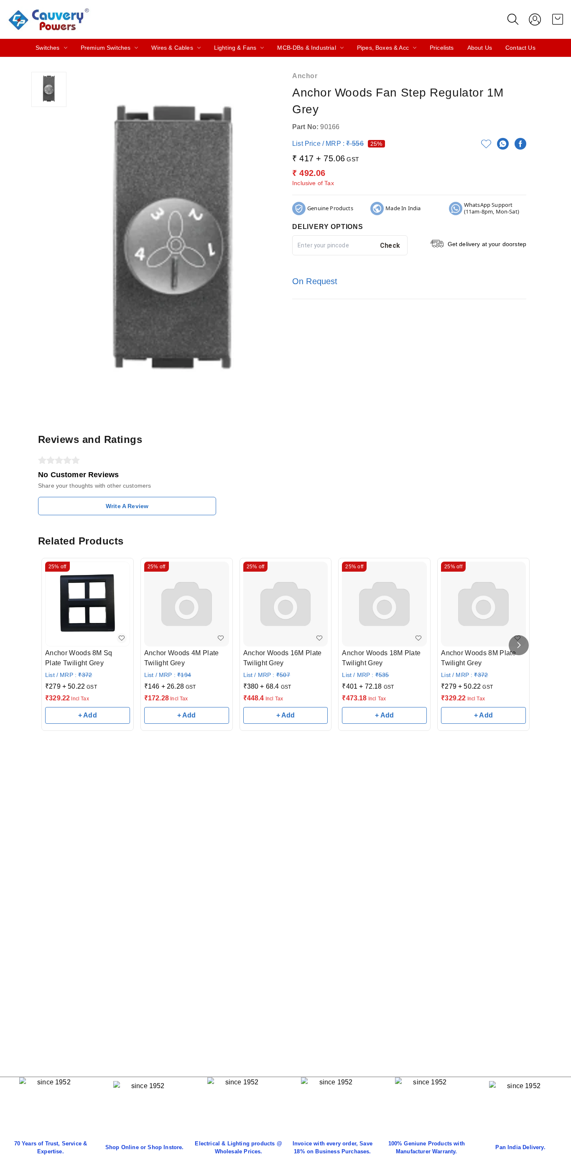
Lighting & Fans (235, 47)
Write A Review (127, 506)
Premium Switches (106, 47)
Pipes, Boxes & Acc (383, 47)
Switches (47, 47)
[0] (557, 19)
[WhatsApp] (503, 144)
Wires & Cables (172, 47)
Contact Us (520, 47)
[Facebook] (520, 144)
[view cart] (557, 19)
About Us (479, 47)
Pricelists (442, 47)
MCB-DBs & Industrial (306, 47)
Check (390, 245)
